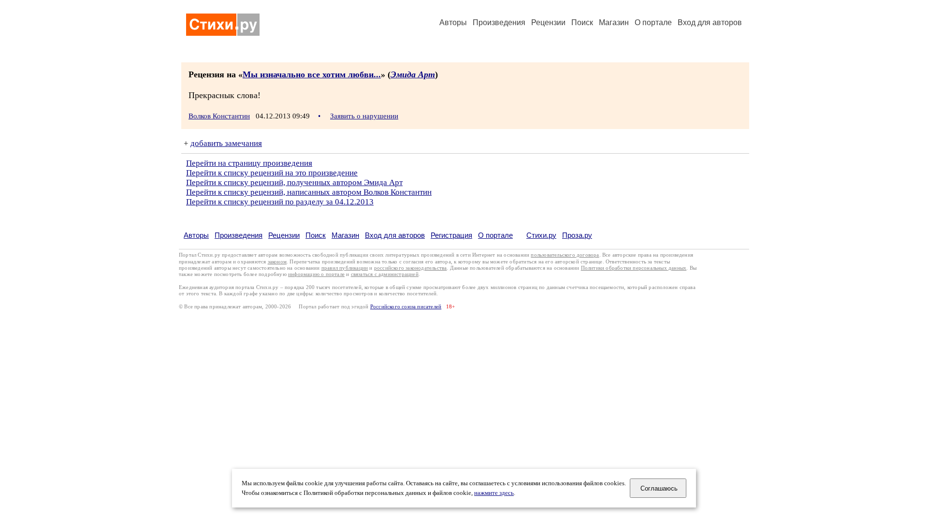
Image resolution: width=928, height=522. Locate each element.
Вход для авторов (710, 22)
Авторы (453, 22)
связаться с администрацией (385, 274)
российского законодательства (410, 268)
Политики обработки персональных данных (634, 268)
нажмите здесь (494, 493)
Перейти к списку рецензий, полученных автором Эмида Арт (294, 182)
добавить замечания (226, 143)
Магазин (614, 22)
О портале (495, 235)
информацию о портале (316, 274)
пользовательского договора (565, 255)
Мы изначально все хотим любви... (312, 74)
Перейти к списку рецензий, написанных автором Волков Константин (309, 192)
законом (277, 261)
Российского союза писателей (405, 306)
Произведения (499, 22)
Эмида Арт (413, 74)
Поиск (582, 22)
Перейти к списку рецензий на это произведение (272, 172)
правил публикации (344, 268)
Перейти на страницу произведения (249, 163)
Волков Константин (219, 116)
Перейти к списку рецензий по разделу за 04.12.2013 (280, 201)
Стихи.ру (541, 235)
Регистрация (451, 235)
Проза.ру (577, 235)
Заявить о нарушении (364, 116)
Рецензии (548, 22)
